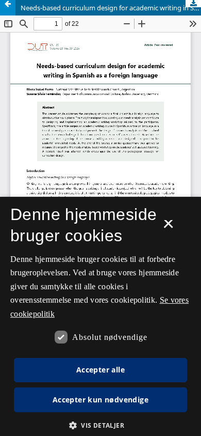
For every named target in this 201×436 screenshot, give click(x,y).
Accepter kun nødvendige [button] (100, 399)
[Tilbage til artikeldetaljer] (7, 7)
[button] (100, 425)
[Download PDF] (193, 3)
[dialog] (100, 316)
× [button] (168, 227)
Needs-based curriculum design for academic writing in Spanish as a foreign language (111, 7)
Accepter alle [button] (100, 370)
